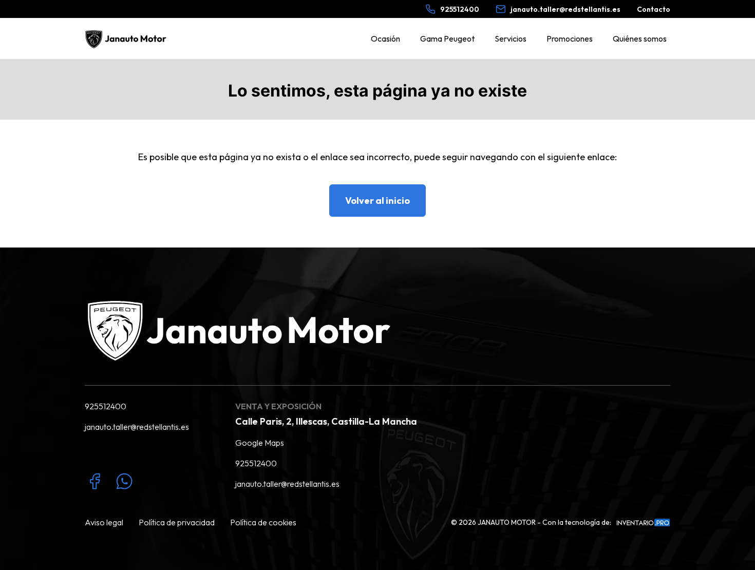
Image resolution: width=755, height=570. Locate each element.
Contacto (653, 9)
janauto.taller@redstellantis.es (137, 427)
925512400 (105, 406)
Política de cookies (263, 522)
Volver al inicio (377, 200)
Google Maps (259, 443)
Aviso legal (104, 522)
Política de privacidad (177, 522)
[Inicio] (127, 38)
